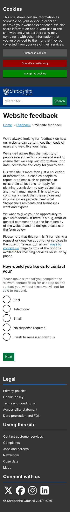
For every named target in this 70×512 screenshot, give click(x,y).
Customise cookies (35, 52)
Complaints (11, 443)
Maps (7, 467)
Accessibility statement (20, 409)
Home (7, 125)
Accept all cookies (35, 73)
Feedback (23, 125)
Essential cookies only (35, 63)
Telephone (21, 309)
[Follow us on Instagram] (32, 490)
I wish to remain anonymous (34, 337)
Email (18, 318)
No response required (30, 328)
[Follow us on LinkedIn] (44, 490)
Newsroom (11, 455)
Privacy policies (14, 391)
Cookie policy (13, 397)
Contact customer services (23, 436)
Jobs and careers (16, 449)
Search (60, 101)
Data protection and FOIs (21, 416)
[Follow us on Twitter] (8, 490)
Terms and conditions (19, 403)
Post (17, 300)
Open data (10, 461)
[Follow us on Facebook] (20, 490)
